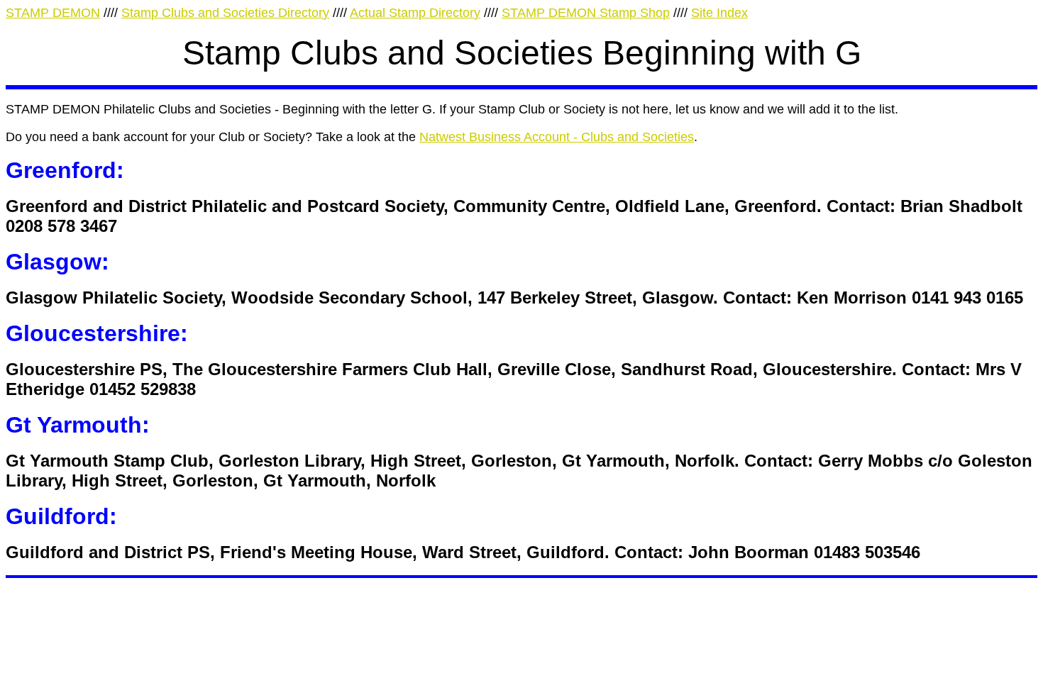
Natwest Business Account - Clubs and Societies (556, 137)
